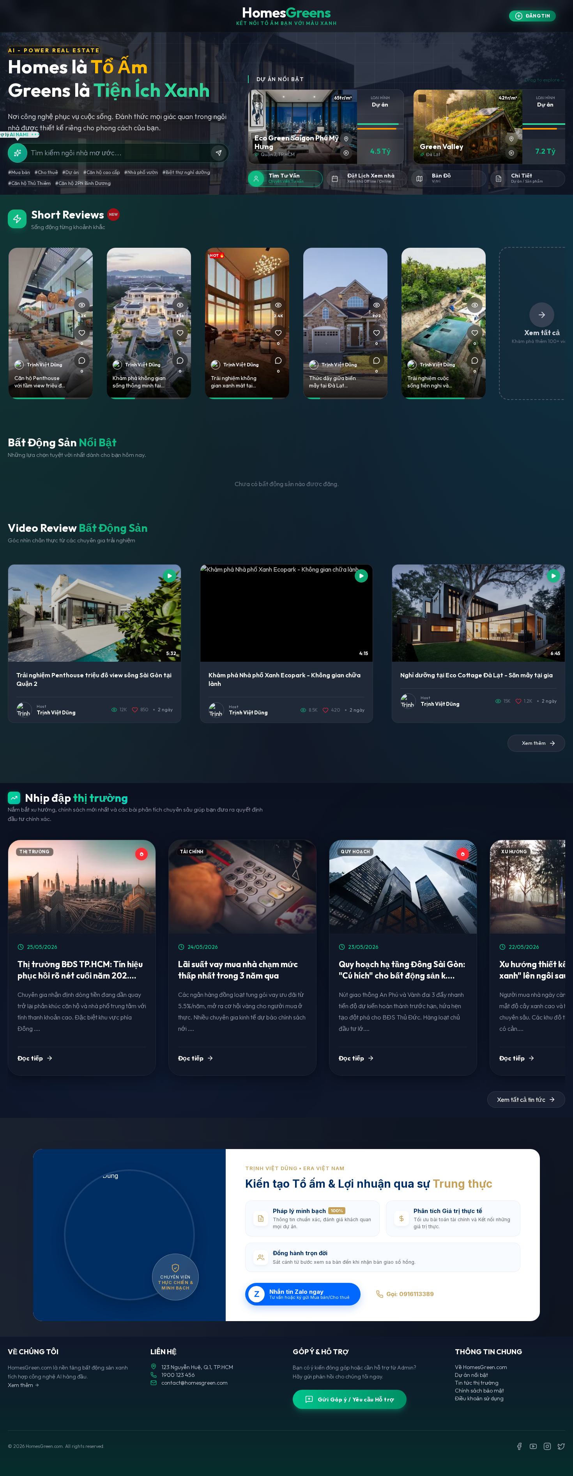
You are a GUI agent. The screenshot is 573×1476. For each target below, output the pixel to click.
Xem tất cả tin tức (521, 1099)
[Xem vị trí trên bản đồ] (346, 139)
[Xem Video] (346, 153)
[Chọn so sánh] (257, 98)
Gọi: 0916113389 (410, 1294)
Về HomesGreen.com (481, 1367)
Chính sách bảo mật (479, 1390)
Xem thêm (20, 1385)
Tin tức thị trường (477, 1382)
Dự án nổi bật (471, 1374)
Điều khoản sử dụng (479, 1398)
